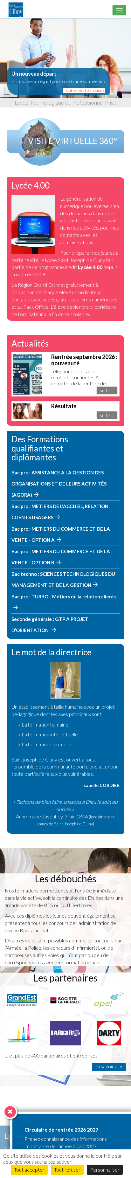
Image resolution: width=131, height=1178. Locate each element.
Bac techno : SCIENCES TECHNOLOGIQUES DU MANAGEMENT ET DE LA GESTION (63, 579)
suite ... (107, 390)
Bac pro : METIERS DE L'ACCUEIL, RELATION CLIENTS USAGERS (59, 511)
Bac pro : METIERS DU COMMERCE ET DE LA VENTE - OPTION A (60, 534)
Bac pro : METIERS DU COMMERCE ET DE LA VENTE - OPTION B (60, 556)
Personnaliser (105, 1170)
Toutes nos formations (84, 90)
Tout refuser (67, 1170)
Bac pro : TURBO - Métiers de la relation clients (63, 596)
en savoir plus (108, 1066)
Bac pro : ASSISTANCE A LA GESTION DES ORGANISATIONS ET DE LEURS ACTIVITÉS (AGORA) (59, 484)
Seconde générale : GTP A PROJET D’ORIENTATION (49, 624)
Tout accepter (29, 1170)
